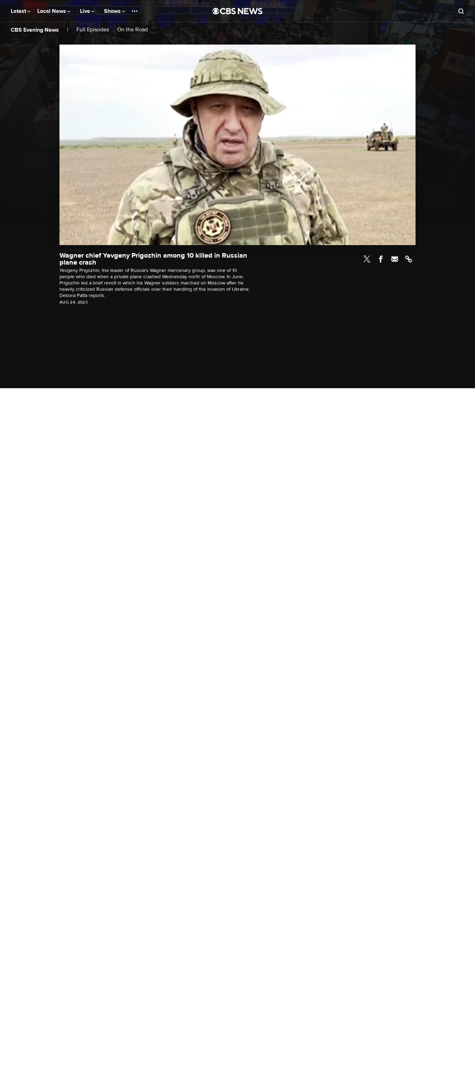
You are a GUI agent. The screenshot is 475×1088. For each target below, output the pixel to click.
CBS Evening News (35, 29)
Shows (113, 11)
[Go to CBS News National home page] (237, 11)
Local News (52, 11)
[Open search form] (461, 11)
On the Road (132, 29)
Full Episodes (93, 29)
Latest (19, 11)
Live (85, 11)
